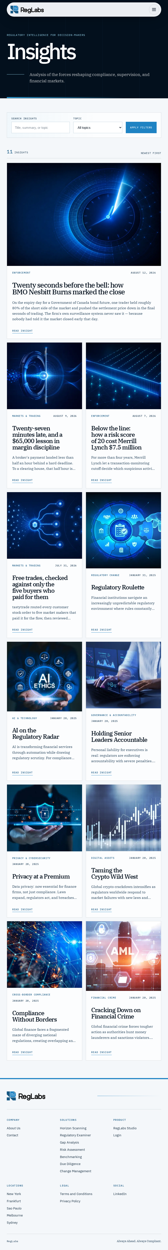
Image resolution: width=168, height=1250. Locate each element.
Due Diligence (70, 1164)
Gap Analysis (69, 1142)
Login (117, 1135)
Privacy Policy (70, 1201)
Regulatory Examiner (75, 1135)
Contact (12, 1135)
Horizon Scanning (73, 1128)
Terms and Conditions (76, 1194)
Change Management (75, 1171)
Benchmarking (71, 1157)
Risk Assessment (72, 1149)
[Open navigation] (154, 9)
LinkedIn (120, 1194)
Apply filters (141, 127)
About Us (13, 1128)
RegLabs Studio (124, 1128)
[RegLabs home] (27, 10)
